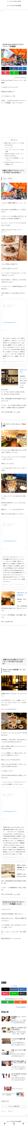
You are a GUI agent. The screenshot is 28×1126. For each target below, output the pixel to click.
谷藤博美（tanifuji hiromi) (9, 361)
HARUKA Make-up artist (8, 857)
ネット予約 (17, 412)
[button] (22, 73)
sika (4, 584)
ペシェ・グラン (9, 147)
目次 (12, 140)
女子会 (4, 982)
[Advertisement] (14, 26)
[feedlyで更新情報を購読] (7, 1002)
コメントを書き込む (14, 1106)
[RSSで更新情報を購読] (20, 1002)
